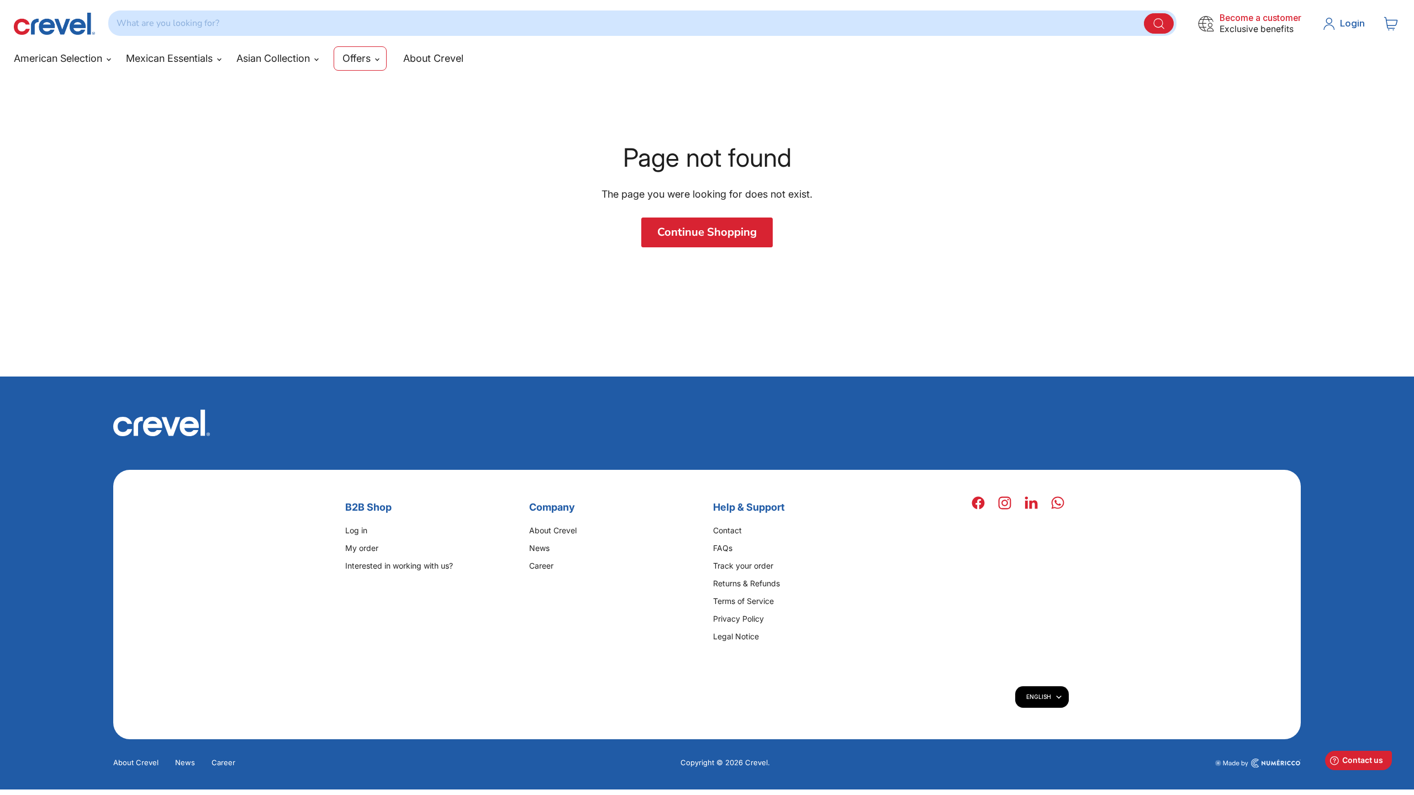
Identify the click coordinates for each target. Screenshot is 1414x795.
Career (541, 565)
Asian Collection (274, 58)
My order (361, 548)
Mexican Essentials (170, 58)
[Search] (1159, 23)
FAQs (722, 548)
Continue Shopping (707, 232)
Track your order (743, 565)
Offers (357, 58)
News (539, 548)
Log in (356, 530)
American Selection (59, 58)
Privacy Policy (738, 618)
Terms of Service (743, 601)
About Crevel (433, 58)
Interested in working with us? (399, 565)
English (1038, 696)
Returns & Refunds (746, 583)
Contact (727, 530)
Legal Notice (736, 636)
